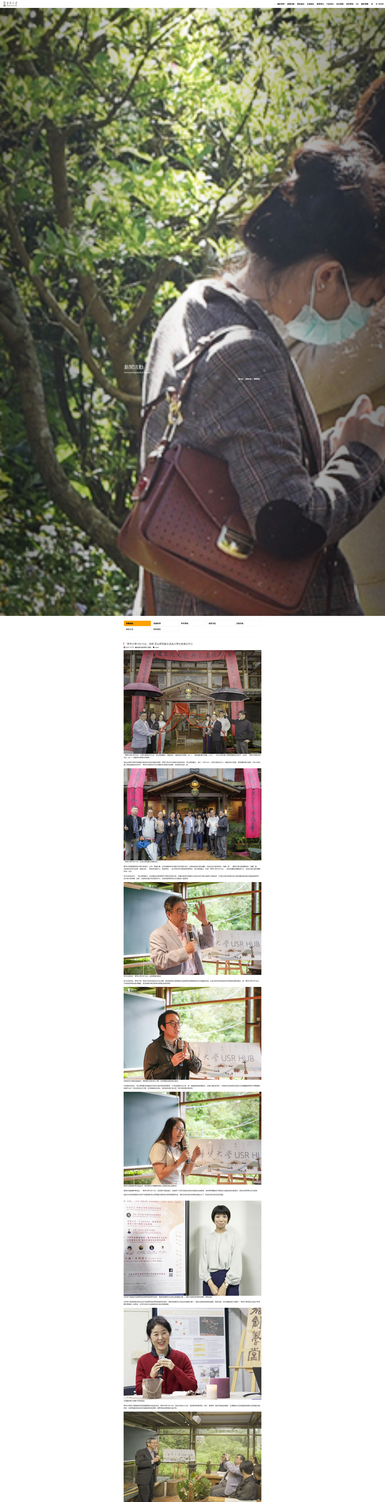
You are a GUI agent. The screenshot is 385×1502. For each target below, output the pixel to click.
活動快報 (239, 623)
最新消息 (212, 623)
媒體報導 (157, 623)
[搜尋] (372, 4)
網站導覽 (364, 4)
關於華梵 (281, 4)
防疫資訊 (157, 629)
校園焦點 (129, 623)
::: (274, 4)
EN (357, 4)
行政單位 (330, 4)
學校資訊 (300, 4)
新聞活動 (290, 4)
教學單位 (320, 4)
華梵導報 (184, 623)
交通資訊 (310, 4)
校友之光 (129, 629)
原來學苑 (349, 4)
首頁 (241, 379)
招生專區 (340, 4)
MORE (380, 4)
